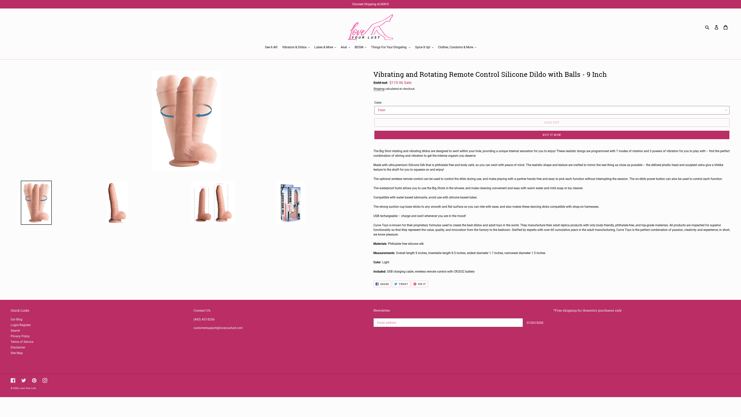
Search (15, 330)
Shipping (378, 89)
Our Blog (16, 319)
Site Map (17, 353)
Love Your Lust (28, 388)
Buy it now (552, 135)
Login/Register (21, 325)
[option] (56, 202)
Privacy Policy (20, 336)
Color (377, 102)
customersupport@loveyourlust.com (218, 328)
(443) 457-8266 (204, 319)
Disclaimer (18, 347)
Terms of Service (22, 342)
